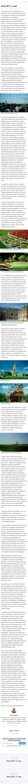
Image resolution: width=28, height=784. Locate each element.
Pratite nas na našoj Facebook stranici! (12, 705)
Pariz (25, 8)
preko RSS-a (14, 745)
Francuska (21, 8)
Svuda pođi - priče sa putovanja (6, 781)
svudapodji (11, 8)
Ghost (26, 781)
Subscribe (22, 743)
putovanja (16, 8)
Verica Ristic (14, 715)
